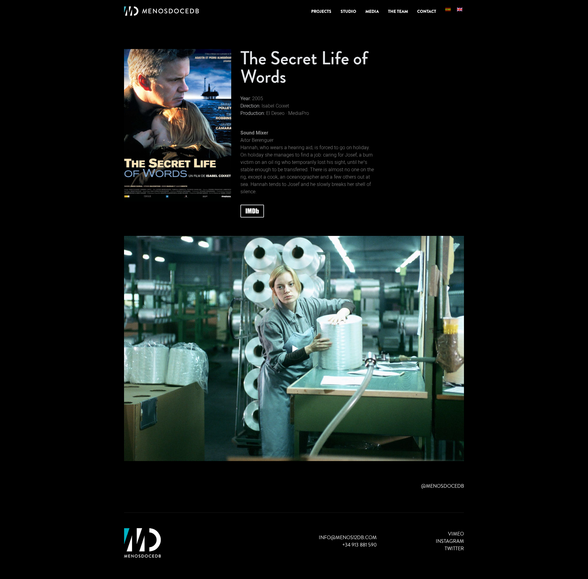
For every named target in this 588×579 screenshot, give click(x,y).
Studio (348, 11)
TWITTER (454, 548)
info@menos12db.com (348, 537)
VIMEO (456, 533)
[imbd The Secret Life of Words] (252, 211)
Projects (321, 11)
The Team (398, 11)
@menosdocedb (442, 486)
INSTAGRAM (450, 541)
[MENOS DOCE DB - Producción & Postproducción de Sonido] (161, 11)
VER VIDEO (294, 348)
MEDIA (372, 11)
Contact (426, 11)
